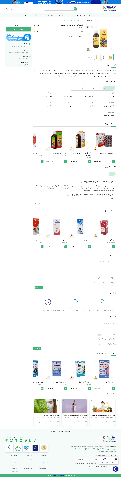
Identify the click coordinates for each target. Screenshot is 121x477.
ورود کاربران (29, 465)
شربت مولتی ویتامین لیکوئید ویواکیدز (33, 153)
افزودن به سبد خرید (17, 29)
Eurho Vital (80, 28)
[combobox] (59, 8)
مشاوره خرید (15, 462)
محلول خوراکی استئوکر (85, 240)
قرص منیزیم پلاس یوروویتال (36, 382)
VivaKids (41, 155)
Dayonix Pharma (111, 243)
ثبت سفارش (15, 465)
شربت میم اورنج (39, 240)
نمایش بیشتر (39, 203)
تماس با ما (43, 462)
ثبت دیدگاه (37, 348)
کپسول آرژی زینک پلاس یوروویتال (106, 153)
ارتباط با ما (53, 431)
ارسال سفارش (15, 468)
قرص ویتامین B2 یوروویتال (60, 382)
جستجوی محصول (14, 459)
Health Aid (64, 243)
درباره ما (61, 431)
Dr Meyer (41, 243)
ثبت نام (30, 462)
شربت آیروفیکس (110, 240)
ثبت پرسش (38, 287)
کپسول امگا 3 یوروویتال (85, 382)
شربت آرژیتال (64, 240)
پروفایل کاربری (28, 459)
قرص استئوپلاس (110, 382)
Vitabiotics (88, 243)
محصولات (67, 431)
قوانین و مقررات (42, 465)
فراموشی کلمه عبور (28, 468)
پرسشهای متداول (42, 468)
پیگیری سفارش (14, 471)
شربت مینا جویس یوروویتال (60, 153)
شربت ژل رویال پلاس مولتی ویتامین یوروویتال (82, 154)
